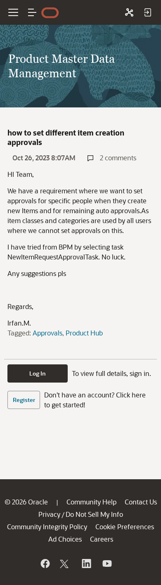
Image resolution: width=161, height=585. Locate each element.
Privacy (49, 514)
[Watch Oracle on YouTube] (106, 563)
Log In (37, 373)
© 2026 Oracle (26, 501)
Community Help (91, 501)
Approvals (47, 332)
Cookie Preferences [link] (124, 526)
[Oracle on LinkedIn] (85, 563)
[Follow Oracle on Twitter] (65, 563)
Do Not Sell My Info (94, 514)
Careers (101, 539)
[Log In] (147, 12)
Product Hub (84, 332)
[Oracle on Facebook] (44, 563)
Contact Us (141, 501)
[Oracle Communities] (129, 12)
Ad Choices (65, 539)
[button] (32, 12)
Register (24, 400)
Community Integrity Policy (47, 526)
